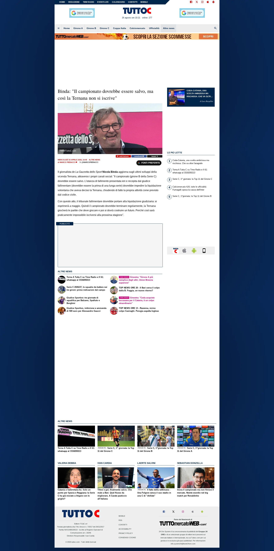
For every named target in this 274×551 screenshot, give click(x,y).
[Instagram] (202, 2)
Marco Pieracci (67, 162)
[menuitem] (58, 28)
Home (62, 2)
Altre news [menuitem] (168, 28)
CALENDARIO (118, 2)
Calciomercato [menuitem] (137, 28)
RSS (120, 520)
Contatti (123, 525)
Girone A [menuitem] (78, 28)
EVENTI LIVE (103, 2)
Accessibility (125, 529)
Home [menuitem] (67, 28)
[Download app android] (213, 2)
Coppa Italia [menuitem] (119, 28)
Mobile (122, 516)
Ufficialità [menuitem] (154, 28)
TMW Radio (88, 2)
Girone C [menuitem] (104, 28)
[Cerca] (215, 28)
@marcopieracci (89, 162)
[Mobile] (204, 250)
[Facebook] (191, 2)
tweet (154, 156)
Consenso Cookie (127, 538)
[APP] (176, 250)
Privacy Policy (126, 533)
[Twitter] (197, 2)
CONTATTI (132, 2)
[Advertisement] (191, 380)
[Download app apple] (208, 2)
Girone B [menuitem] (91, 28)
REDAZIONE (74, 2)
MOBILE (144, 2)
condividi (138, 156)
